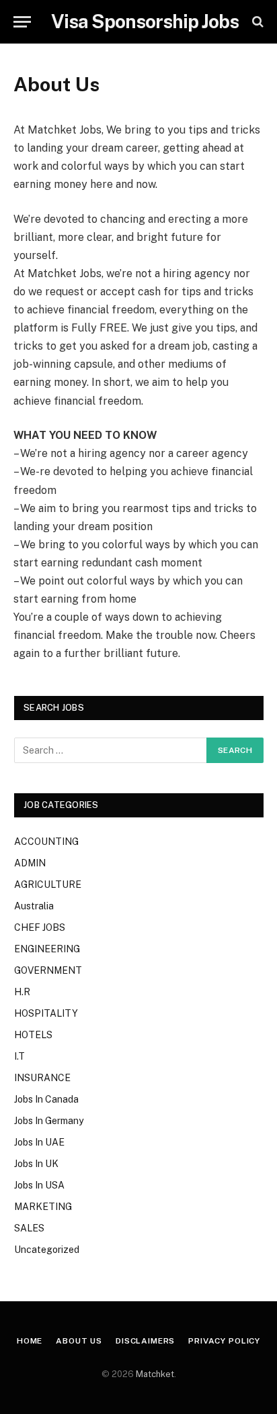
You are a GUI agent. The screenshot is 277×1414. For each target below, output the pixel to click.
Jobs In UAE (39, 1142)
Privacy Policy (224, 1341)
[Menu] (22, 22)
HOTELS (33, 1034)
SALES (29, 1228)
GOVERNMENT (48, 970)
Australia (34, 906)
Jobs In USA (39, 1185)
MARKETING (43, 1206)
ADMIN (30, 863)
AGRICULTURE (47, 884)
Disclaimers (145, 1341)
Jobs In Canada (46, 1099)
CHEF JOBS (39, 927)
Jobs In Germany (48, 1120)
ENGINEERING (47, 949)
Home (29, 1341)
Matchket (155, 1374)
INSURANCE (42, 1077)
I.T (19, 1056)
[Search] (256, 22)
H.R (22, 992)
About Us (79, 1341)
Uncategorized (46, 1249)
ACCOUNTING (46, 841)
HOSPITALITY (46, 1013)
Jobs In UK (36, 1163)
